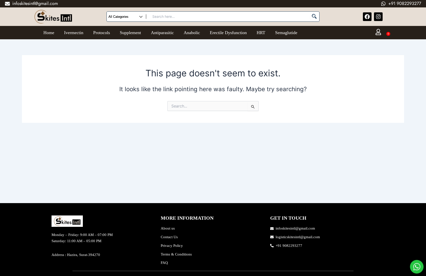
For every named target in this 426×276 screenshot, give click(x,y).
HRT (261, 32)
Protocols (101, 32)
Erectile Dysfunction (228, 32)
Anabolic (192, 32)
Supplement (130, 32)
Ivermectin (73, 32)
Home (48, 32)
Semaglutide (286, 32)
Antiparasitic (162, 32)
